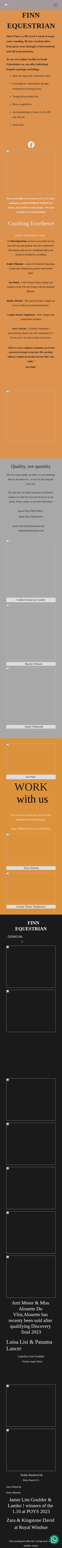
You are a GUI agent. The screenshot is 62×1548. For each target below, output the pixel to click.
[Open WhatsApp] (54, 1539)
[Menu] (55, 5)
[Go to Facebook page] (31, 144)
